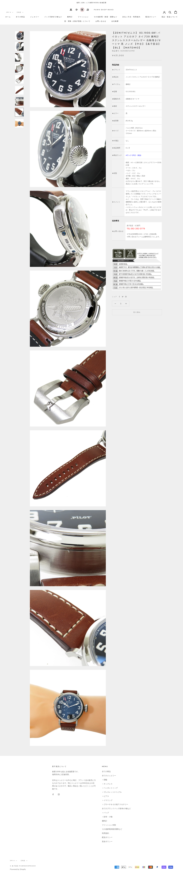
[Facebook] (119, 296)
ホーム (8, 17)
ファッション (83, 17)
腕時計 (70, 17)
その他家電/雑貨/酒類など (112, 829)
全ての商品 (20, 17)
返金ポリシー (107, 841)
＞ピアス (105, 796)
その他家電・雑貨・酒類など (105, 17)
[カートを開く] (175, 12)
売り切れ (137, 312)
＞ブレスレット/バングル (112, 792)
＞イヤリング (107, 800)
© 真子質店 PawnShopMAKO (23, 866)
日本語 (19, 12)
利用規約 (105, 833)
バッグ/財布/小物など (53, 17)
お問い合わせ (100, 21)
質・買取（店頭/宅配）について (77, 21)
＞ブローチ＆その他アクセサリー (115, 804)
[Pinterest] (126, 296)
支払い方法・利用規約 (131, 17)
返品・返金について (170, 17)
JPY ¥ (8, 12)
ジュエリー (34, 17)
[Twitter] (122, 296)
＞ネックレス (107, 784)
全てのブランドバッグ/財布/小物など (116, 808)
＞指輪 (104, 780)
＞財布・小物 (107, 817)
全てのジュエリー (109, 775)
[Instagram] (59, 794)
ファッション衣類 (109, 825)
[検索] (170, 12)
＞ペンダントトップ (110, 788)
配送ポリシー (151, 17)
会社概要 (115, 21)
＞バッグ (105, 813)
